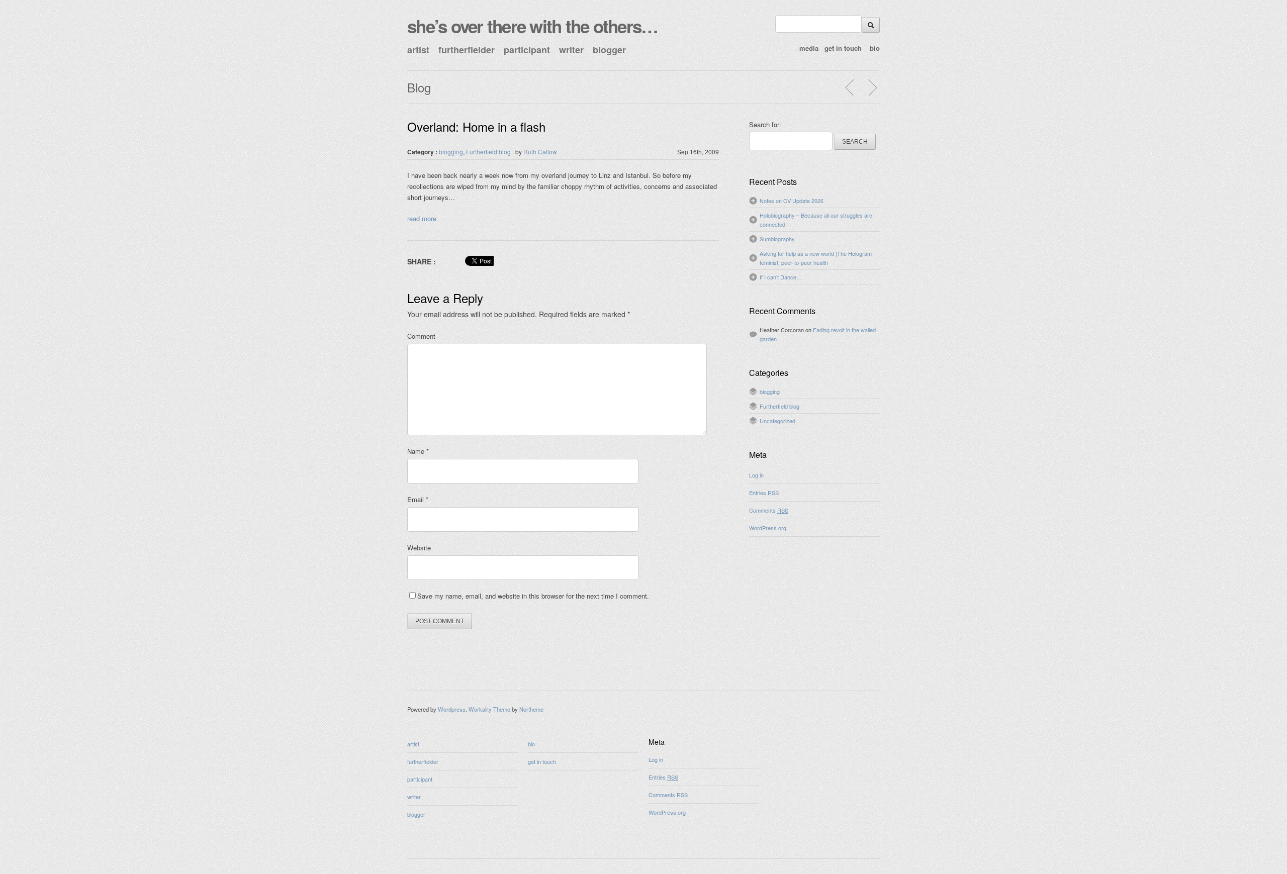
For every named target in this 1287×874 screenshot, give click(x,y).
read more (421, 218)
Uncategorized (777, 421)
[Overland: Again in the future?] (850, 87)
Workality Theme (489, 709)
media (808, 48)
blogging (451, 151)
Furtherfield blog (488, 151)
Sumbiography (777, 239)
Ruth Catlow (540, 151)
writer (571, 49)
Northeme (531, 709)
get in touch (843, 48)
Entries (764, 493)
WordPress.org (767, 528)
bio (875, 48)
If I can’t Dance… (781, 277)
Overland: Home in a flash (476, 126)
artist (418, 49)
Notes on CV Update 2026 (791, 201)
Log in (756, 475)
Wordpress (452, 709)
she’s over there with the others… (532, 26)
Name (418, 451)
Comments (768, 510)
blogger (609, 49)
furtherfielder (466, 49)
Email (417, 499)
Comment (421, 336)
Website (419, 547)
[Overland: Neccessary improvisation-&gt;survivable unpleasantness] (872, 87)
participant (527, 49)
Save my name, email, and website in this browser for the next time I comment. (533, 596)
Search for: (765, 124)
